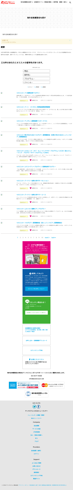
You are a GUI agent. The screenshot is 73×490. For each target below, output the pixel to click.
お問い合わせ (36, 466)
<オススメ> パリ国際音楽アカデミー (28, 93)
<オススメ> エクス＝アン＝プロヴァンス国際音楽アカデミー (36, 166)
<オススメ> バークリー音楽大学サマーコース (31, 194)
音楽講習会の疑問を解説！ (36, 330)
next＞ (47, 237)
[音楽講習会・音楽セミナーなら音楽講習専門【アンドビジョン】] (8, 2)
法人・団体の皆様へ (37, 435)
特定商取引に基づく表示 (35, 485)
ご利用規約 (36, 432)
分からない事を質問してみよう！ (36, 288)
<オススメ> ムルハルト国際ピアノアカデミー (31, 208)
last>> (53, 237)
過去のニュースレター (36, 418)
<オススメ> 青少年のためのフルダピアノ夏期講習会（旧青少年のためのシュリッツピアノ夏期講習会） (44, 135)
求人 (36, 438)
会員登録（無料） (36, 450)
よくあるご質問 (36, 463)
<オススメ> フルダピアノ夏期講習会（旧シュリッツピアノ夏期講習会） (40, 222)
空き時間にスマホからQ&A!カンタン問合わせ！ (36, 312)
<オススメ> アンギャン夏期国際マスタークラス (32, 121)
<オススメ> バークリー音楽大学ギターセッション (33, 180)
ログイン (36, 453)
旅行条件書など (63, 485)
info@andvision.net (36, 378)
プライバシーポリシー (24, 485)
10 (42, 237)
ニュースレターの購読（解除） (36, 415)
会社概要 (36, 425)
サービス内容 (36, 428)
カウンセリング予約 (37, 350)
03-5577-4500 (36, 375)
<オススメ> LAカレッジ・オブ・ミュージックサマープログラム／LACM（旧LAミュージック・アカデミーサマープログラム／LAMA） (44, 151)
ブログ (37, 441)
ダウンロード (36, 469)
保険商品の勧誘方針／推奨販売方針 (50, 485)
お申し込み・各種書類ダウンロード (36, 340)
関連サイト (36, 478)
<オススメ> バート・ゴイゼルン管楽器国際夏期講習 (33, 107)
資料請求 (36, 472)
